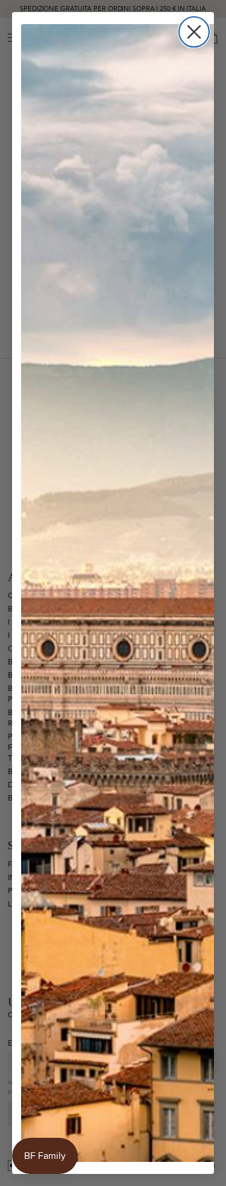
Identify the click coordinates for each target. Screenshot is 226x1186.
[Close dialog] (194, 32)
